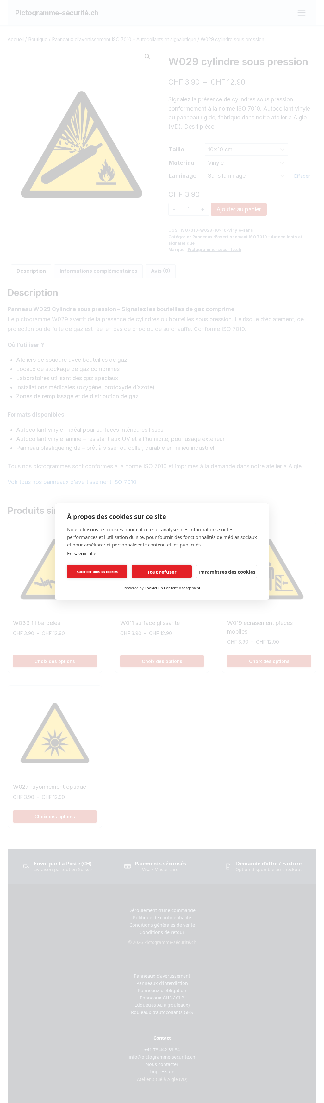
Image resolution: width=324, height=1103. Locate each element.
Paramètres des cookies (227, 572)
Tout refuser (162, 572)
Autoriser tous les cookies (97, 572)
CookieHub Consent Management (172, 587)
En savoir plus (82, 553)
